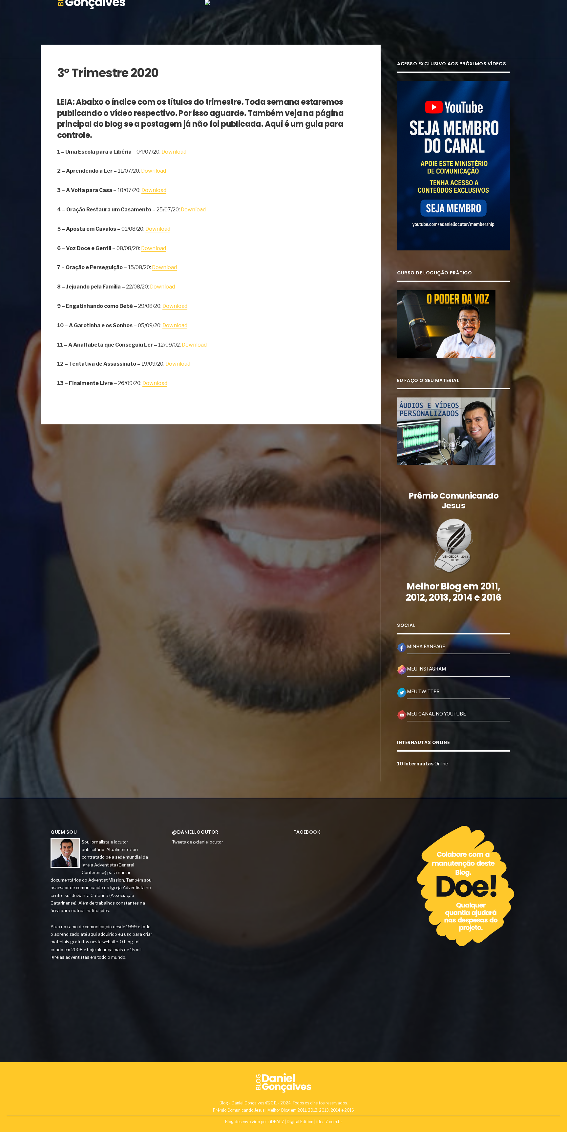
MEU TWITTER (423, 691)
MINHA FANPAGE (426, 647)
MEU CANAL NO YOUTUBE (436, 714)
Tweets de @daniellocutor (197, 841)
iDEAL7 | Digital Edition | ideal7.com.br (306, 1121)
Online (422, 764)
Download (173, 152)
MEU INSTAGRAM (426, 669)
